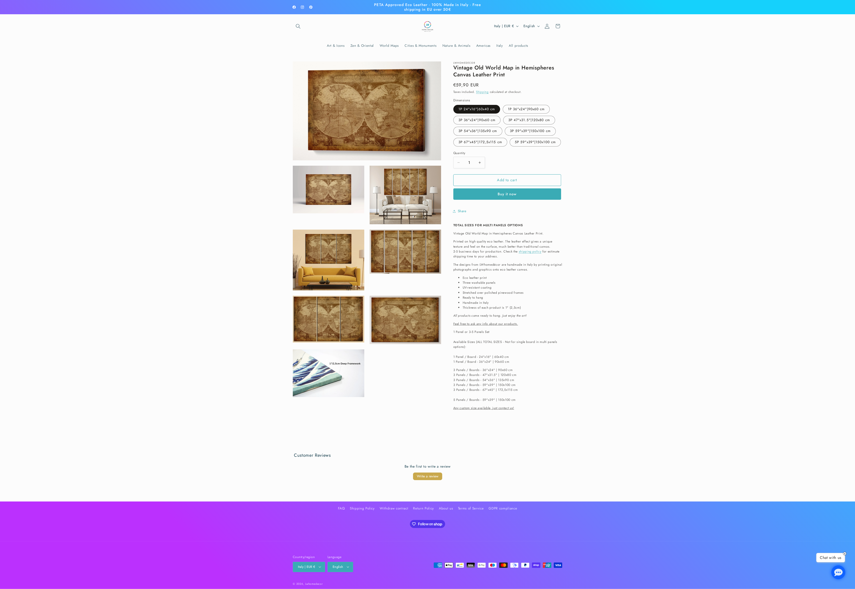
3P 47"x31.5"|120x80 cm (529, 120)
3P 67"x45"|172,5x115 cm (480, 142)
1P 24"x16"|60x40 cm (476, 109)
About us (446, 508)
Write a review (427, 476)
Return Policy (423, 508)
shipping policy (530, 251)
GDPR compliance (503, 508)
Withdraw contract (394, 508)
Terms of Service (471, 508)
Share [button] (462, 211)
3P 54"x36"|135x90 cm (477, 130)
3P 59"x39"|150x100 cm (530, 130)
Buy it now (507, 194)
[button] (298, 26)
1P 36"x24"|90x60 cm (526, 109)
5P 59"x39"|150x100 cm (535, 142)
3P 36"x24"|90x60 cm (477, 120)
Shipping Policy (362, 508)
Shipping (482, 92)
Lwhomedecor (314, 584)
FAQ (341, 508)
